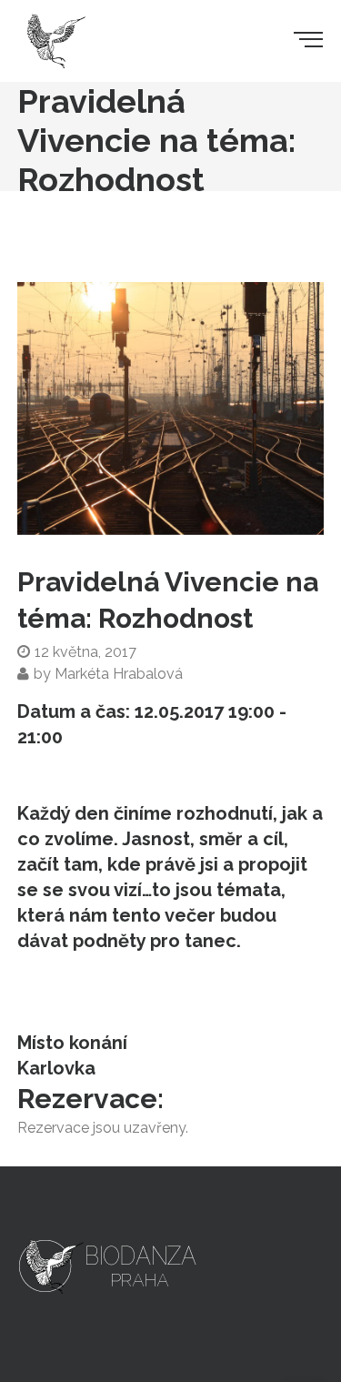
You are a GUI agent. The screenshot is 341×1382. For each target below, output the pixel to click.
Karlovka (56, 1068)
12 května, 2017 (85, 652)
